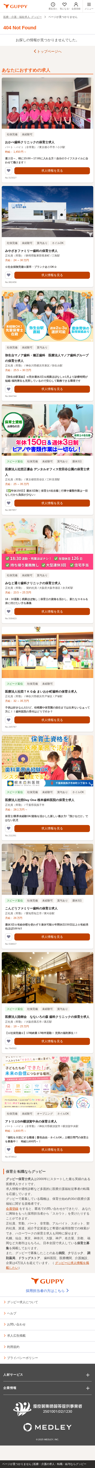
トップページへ (49, 51)
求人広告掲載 (16, 1335)
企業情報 (10, 1388)
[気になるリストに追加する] (8, 170)
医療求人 (12, 1184)
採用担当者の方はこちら (46, 1291)
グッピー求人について (22, 1301)
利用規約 (13, 1346)
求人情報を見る (52, 170)
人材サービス (13, 1374)
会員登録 (12, 1208)
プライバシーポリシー (22, 1357)
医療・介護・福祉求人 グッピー (22, 16)
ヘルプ (11, 1313)
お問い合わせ (16, 1324)
